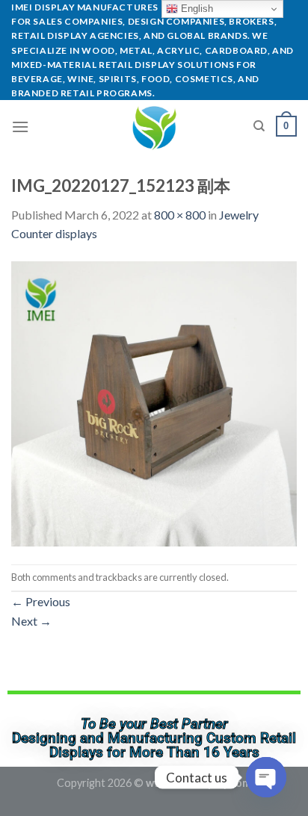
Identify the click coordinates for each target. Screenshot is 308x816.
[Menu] (20, 126)
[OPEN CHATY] (266, 777)
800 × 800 (180, 215)
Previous (40, 601)
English (195, 8)
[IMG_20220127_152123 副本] (154, 402)
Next (31, 621)
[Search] (259, 126)
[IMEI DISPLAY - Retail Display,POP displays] (154, 126)
